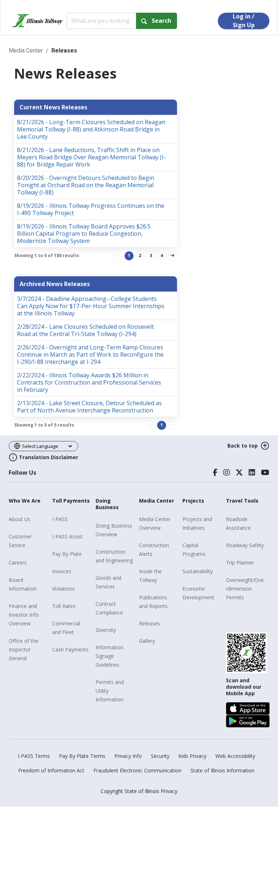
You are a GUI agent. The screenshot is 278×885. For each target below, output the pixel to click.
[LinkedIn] (252, 472)
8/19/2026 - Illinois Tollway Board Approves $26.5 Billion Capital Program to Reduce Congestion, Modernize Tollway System (84, 233)
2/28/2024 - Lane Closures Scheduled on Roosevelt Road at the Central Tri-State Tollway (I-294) (85, 330)
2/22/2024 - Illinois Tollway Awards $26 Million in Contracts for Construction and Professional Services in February (89, 382)
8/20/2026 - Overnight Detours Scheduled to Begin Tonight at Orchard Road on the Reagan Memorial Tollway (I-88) (85, 185)
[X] (239, 472)
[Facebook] (215, 472)
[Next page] (172, 255)
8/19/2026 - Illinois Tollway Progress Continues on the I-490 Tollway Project (90, 209)
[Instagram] (226, 472)
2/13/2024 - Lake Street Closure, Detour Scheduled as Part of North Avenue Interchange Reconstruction (89, 406)
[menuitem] (28, 519)
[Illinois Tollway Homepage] (37, 20)
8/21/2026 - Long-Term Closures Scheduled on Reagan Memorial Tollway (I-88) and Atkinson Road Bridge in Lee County (91, 129)
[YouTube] (265, 472)
